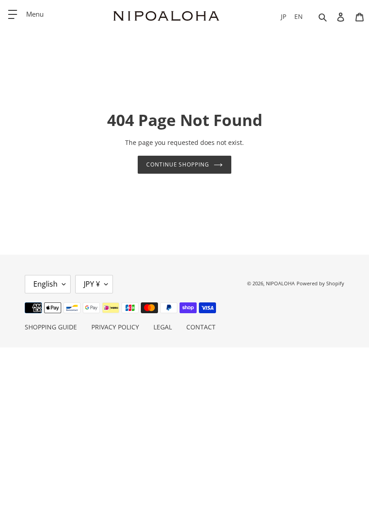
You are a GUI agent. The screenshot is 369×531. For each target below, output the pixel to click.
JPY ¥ (92, 284)
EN (298, 16)
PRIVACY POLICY (115, 327)
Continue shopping (177, 164)
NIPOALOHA (280, 283)
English (45, 284)
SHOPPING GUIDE (51, 327)
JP (283, 16)
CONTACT (201, 327)
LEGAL (162, 327)
